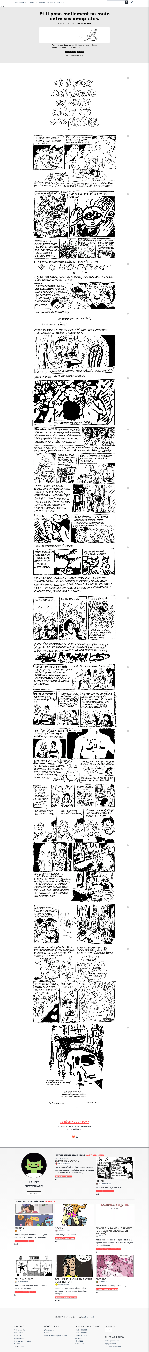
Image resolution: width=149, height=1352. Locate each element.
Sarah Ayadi (103, 1282)
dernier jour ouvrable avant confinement (73, 1280)
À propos (60, 2)
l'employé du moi (87, 1317)
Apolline (20, 1231)
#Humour (99, 1191)
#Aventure (68, 1176)
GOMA (101, 1236)
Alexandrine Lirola (64, 1231)
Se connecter (20, 1330)
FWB (22, 1347)
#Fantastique (60, 1176)
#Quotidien (59, 1297)
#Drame (72, 1238)
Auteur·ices (32, 2)
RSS (47, 1333)
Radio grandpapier (112, 1341)
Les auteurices (19, 1338)
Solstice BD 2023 (80, 1335)
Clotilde (101, 1279)
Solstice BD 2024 (80, 1333)
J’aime (73, 1136)
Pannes (19, 1228)
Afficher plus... (79, 1344)
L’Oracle (101, 1180)
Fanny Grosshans (83, 24)
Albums (42, 2)
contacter (34, 1193)
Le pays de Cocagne (67, 1160)
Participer (51, 2)
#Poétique (99, 1289)
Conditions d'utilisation (22, 1341)
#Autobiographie (70, 52)
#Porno (31, 1241)
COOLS (59, 1228)
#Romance (80, 52)
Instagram (50, 1330)
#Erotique (106, 1249)
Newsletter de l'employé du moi (55, 1335)
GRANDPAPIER (20, 2)
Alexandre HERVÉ (64, 1284)
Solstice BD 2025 (80, 1330)
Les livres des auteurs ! (113, 1346)
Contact (17, 1344)
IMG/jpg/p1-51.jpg (61, 1158)
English (108, 1330)
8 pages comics (110, 1343)
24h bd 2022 (79, 1338)
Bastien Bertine (23, 1282)
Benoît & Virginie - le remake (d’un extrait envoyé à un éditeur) (114, 1231)
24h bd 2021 (78, 1341)
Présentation (18, 1333)
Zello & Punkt (23, 1279)
